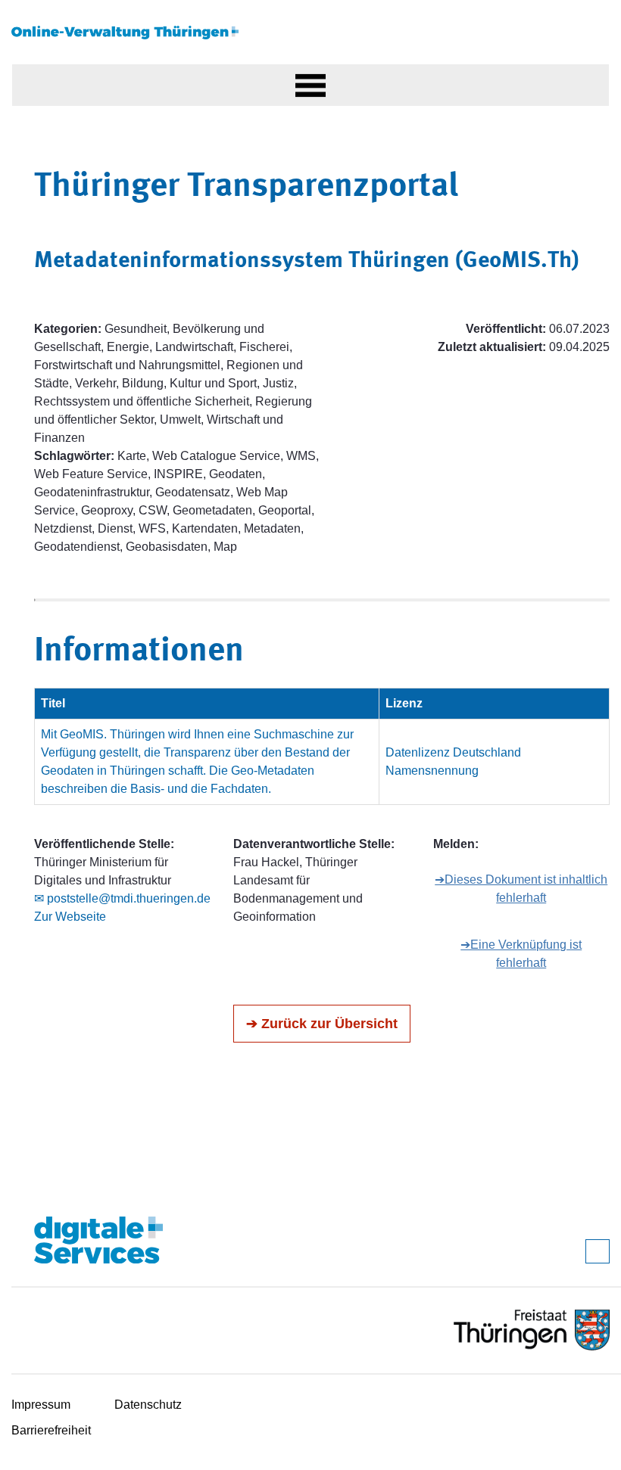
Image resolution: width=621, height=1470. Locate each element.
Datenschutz (148, 1404)
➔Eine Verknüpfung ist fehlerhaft (521, 953)
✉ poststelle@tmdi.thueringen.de (122, 898)
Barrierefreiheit (51, 1430)
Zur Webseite (70, 916)
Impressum (40, 1404)
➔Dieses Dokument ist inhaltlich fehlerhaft (521, 888)
